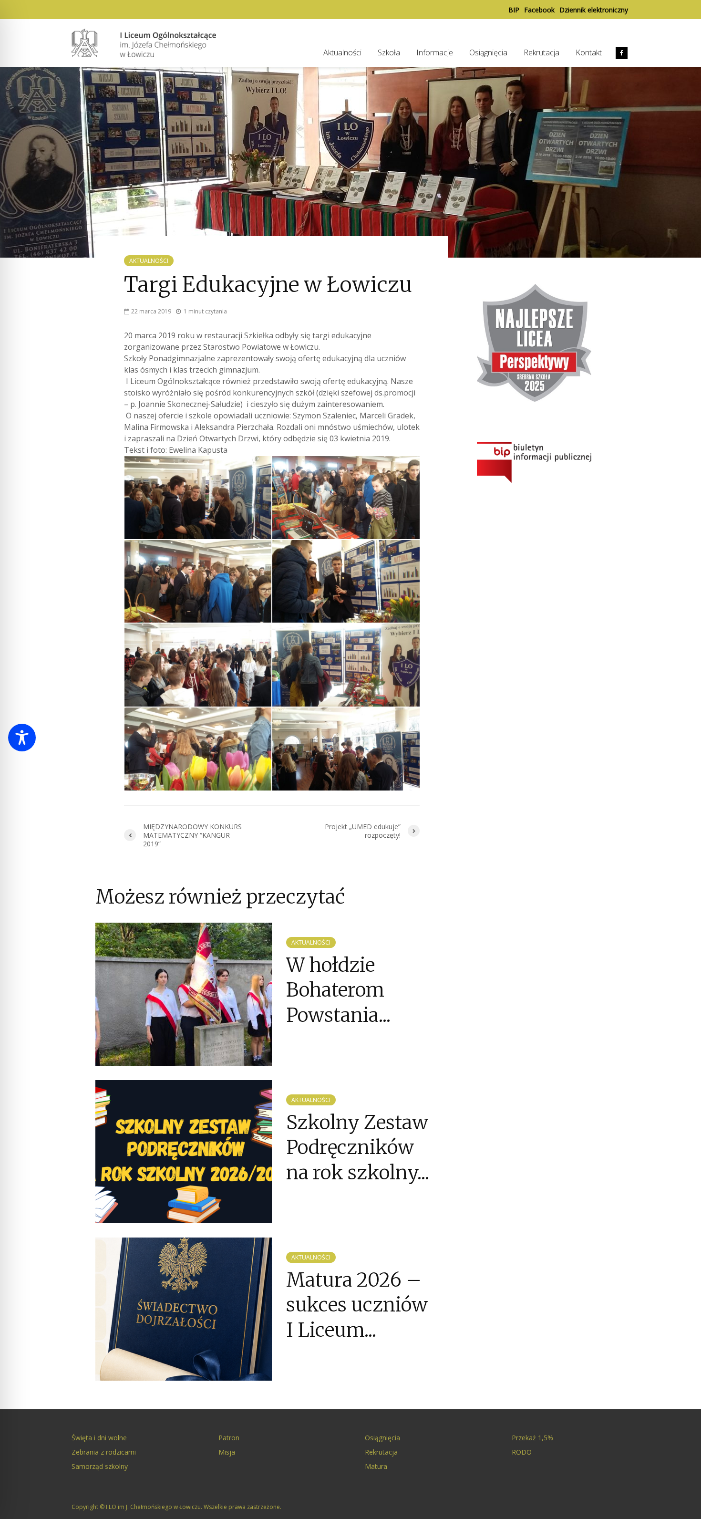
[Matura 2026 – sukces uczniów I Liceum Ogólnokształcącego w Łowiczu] (183, 1308)
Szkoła (389, 52)
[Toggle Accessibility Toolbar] (22, 737)
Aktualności (342, 52)
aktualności (148, 261)
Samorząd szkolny (100, 1466)
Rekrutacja (541, 52)
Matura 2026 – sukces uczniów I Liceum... (357, 1305)
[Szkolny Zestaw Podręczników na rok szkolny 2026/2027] (183, 1150)
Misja (226, 1452)
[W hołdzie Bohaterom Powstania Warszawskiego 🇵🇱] (183, 993)
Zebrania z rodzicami (104, 1452)
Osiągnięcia (488, 52)
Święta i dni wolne (99, 1437)
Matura (376, 1466)
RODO (522, 1452)
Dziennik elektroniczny (593, 9)
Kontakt (589, 52)
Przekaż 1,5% (532, 1437)
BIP (513, 9)
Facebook (539, 9)
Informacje (434, 52)
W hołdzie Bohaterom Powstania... (338, 990)
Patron (228, 1437)
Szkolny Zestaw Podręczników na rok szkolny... (357, 1148)
